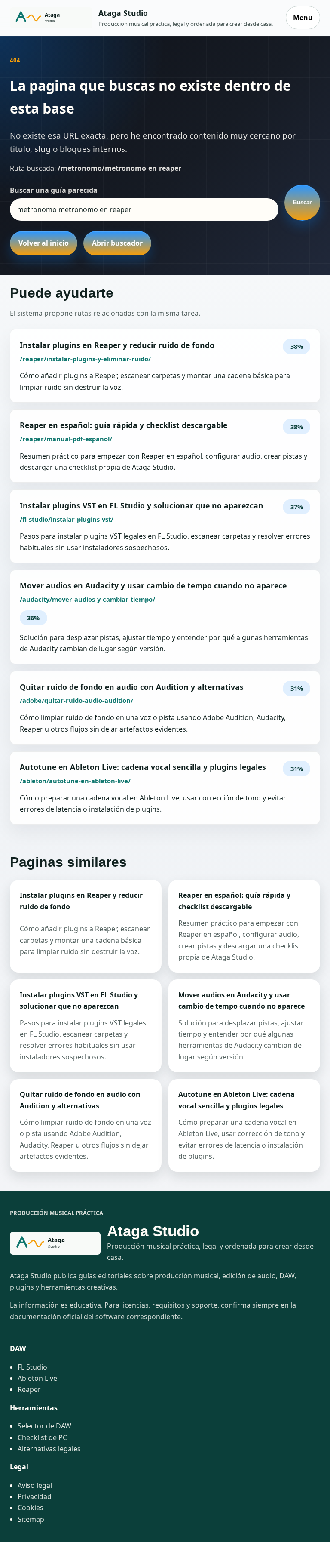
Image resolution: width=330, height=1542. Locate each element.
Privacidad (35, 1496)
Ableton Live (37, 1378)
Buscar (302, 202)
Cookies (30, 1507)
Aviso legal (35, 1485)
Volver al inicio (43, 243)
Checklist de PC (42, 1437)
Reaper (29, 1389)
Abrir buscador (117, 243)
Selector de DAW (44, 1426)
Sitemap (31, 1519)
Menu (303, 17)
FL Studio (32, 1367)
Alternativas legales (49, 1448)
